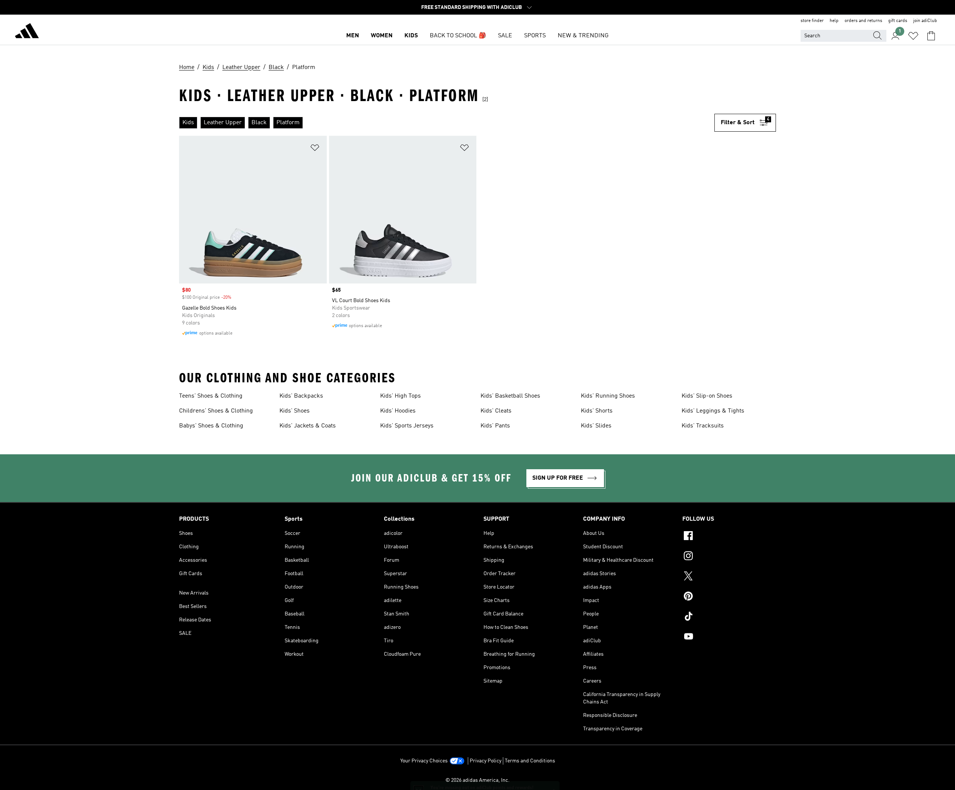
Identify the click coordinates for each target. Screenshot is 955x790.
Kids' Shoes (294, 411)
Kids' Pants (495, 426)
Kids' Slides (596, 426)
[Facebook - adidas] (729, 537)
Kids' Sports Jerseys (406, 426)
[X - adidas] (729, 577)
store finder (812, 21)
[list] (446, 123)
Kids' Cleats (495, 411)
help (834, 21)
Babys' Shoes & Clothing (211, 426)
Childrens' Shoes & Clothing (216, 411)
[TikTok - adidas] (729, 617)
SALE (505, 36)
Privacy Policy (485, 761)
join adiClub (925, 21)
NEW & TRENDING (583, 36)
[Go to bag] (931, 36)
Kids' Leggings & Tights (713, 411)
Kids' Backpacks (301, 396)
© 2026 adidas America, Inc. (477, 780)
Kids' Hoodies (398, 411)
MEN (352, 36)
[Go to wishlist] (913, 36)
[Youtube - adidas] (729, 637)
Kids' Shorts (597, 411)
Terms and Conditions (530, 761)
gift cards (897, 21)
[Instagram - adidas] (729, 557)
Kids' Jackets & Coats (307, 426)
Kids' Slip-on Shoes (707, 396)
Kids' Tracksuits (703, 426)
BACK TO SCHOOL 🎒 (458, 36)
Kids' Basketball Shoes (510, 396)
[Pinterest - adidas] (729, 597)
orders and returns (863, 21)
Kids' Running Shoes (608, 396)
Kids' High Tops (400, 396)
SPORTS (535, 36)
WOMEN (381, 36)
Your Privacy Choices (424, 761)
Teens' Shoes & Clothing (210, 396)
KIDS (411, 36)
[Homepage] (27, 32)
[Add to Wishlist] (315, 149)
